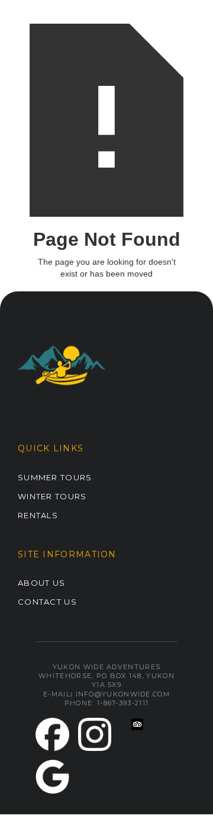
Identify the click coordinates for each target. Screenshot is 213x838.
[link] (52, 735)
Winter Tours (52, 496)
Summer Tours (55, 477)
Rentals (38, 515)
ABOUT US (41, 582)
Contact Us (47, 601)
